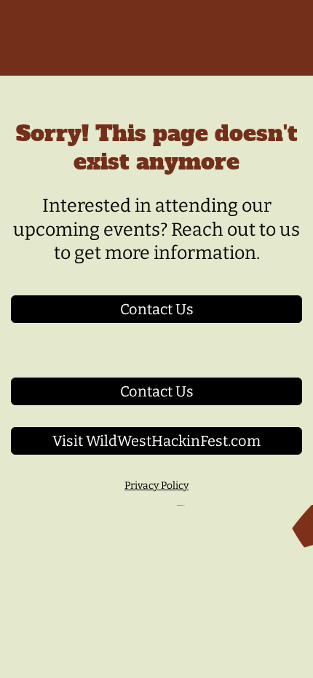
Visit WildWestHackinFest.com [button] (156, 441)
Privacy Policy (156, 485)
